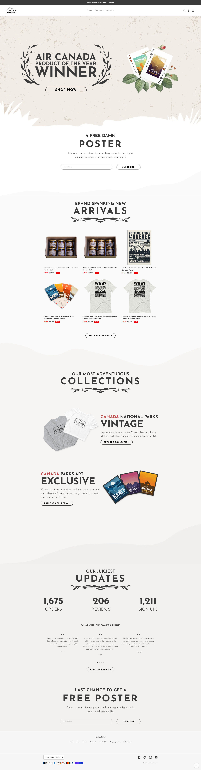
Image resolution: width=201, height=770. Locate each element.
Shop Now (66, 90)
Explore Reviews (100, 670)
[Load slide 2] (99, 662)
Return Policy (127, 742)
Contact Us (103, 742)
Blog (78, 742)
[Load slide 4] (104, 662)
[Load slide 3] (101, 662)
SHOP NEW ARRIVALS (100, 336)
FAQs (85, 742)
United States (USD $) (53, 757)
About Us (93, 742)
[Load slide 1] (97, 662)
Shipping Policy (115, 742)
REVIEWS (101, 609)
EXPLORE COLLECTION (116, 442)
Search (71, 742)
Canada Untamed (153, 763)
